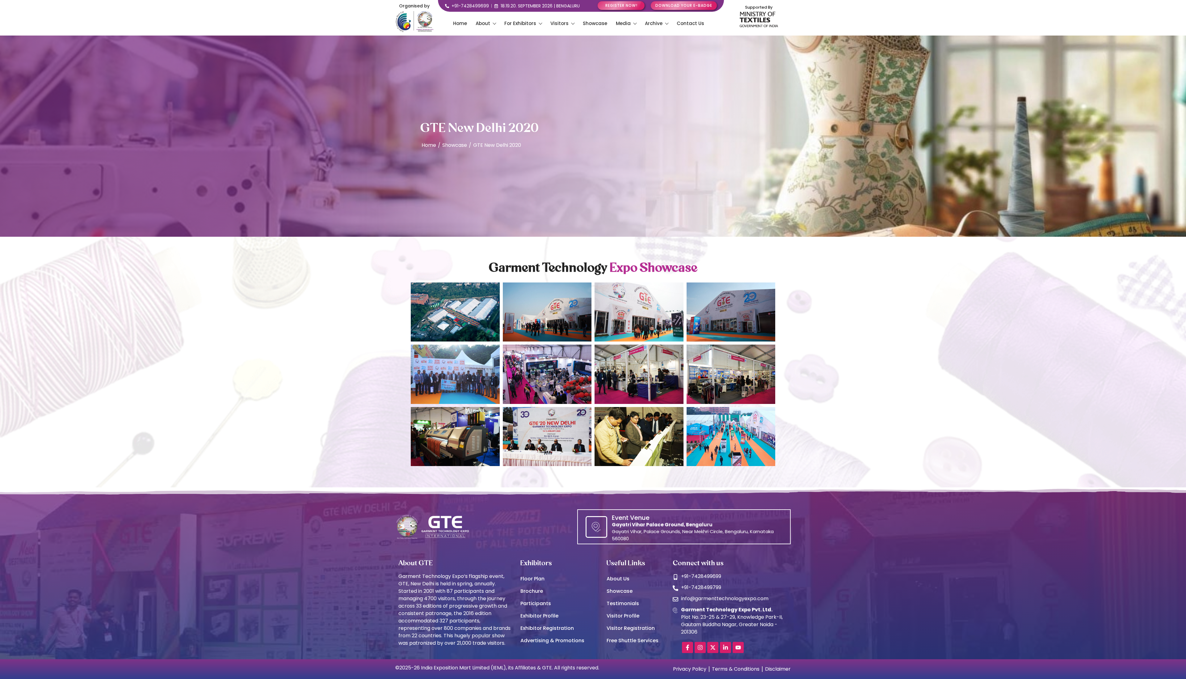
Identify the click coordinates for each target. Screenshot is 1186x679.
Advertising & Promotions (552, 640)
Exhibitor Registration (547, 628)
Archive (653, 23)
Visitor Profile (623, 615)
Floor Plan (532, 578)
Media (623, 23)
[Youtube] (738, 647)
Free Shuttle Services (632, 640)
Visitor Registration (631, 628)
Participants (535, 603)
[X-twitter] (712, 647)
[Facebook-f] (687, 647)
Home (460, 23)
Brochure (531, 591)
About (483, 23)
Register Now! (621, 5)
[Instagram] (700, 647)
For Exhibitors (520, 23)
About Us (618, 578)
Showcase (595, 23)
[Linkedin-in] (725, 647)
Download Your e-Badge (683, 5)
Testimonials (623, 603)
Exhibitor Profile (539, 615)
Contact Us (690, 23)
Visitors (559, 23)
